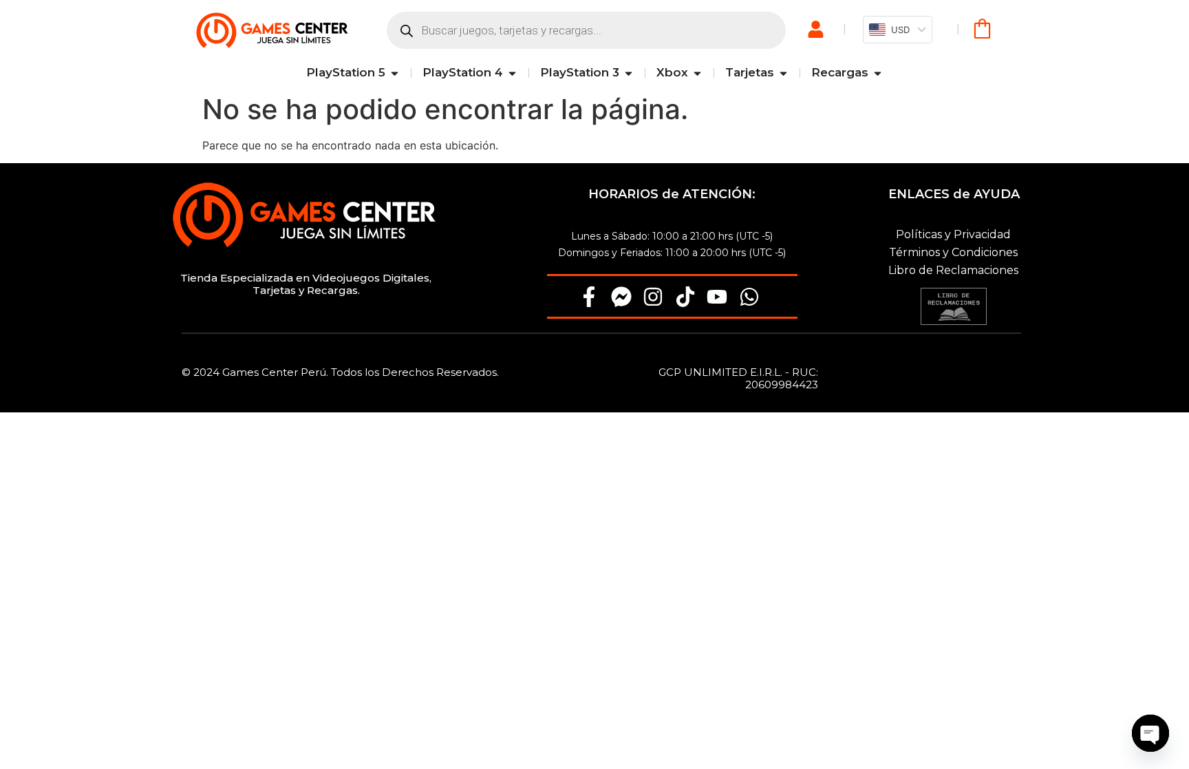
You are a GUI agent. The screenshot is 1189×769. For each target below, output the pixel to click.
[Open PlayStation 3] (628, 73)
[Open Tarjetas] (783, 73)
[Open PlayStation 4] (512, 73)
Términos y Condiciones (953, 252)
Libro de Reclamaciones (953, 270)
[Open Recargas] (877, 73)
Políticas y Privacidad (953, 234)
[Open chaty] (1150, 733)
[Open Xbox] (697, 73)
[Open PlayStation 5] (394, 73)
